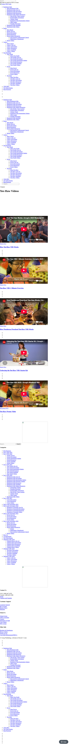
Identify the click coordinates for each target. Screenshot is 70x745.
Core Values (3, 622)
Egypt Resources (14, 72)
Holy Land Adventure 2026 (10, 521)
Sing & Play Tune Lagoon (17, 16)
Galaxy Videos (11, 51)
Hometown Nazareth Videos (14, 512)
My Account (3, 606)
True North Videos (15, 65)
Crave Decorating (11, 499)
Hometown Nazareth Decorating (15, 509)
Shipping (2, 609)
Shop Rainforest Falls (12, 8)
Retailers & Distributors (6, 630)
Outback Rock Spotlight (13, 545)
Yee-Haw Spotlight (15, 83)
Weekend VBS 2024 (9, 539)
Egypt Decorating (15, 71)
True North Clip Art (15, 57)
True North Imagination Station (18, 60)
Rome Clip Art (11, 31)
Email (1, 596)
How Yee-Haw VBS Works (9, 247)
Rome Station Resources (13, 36)
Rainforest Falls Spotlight (13, 25)
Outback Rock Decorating (14, 542)
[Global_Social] (35, 587)
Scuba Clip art (11, 455)
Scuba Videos (10, 463)
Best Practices (7, 89)
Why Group (3, 623)
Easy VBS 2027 (7, 498)
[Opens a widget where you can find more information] (63, 742)
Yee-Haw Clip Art (15, 78)
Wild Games (13, 22)
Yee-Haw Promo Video (8, 411)
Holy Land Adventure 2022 (10, 504)
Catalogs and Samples (6, 598)
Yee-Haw (9, 75)
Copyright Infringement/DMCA (8, 635)
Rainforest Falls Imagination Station (20, 20)
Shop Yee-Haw (14, 77)
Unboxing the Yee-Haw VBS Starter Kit (14, 370)
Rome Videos (10, 40)
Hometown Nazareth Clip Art (15, 507)
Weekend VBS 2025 (9, 548)
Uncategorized (7, 536)
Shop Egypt (13, 68)
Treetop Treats (14, 19)
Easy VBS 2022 (7, 452)
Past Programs (7, 53)
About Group (3, 616)
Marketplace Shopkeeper (17, 39)
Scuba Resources (11, 460)
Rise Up (5, 535)
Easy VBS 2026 (7, 475)
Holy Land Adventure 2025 (10, 513)
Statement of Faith (5, 620)
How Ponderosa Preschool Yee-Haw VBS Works (17, 329)
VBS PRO (6, 86)
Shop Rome (10, 30)
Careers (2, 619)
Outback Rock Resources (14, 544)
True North (10, 54)
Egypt (8, 66)
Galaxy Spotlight (11, 49)
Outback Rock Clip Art (13, 541)
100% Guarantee (4, 617)
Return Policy (3, 608)
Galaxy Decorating (12, 46)
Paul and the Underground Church (19, 37)
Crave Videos (10, 503)
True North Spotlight (15, 63)
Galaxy (5, 42)
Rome (5, 28)
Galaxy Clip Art (11, 45)
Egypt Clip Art (14, 69)
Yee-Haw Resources (15, 82)
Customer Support (5, 605)
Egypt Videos (14, 74)
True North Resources (16, 62)
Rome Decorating (11, 33)
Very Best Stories (8, 88)
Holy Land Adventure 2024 (10, 506)
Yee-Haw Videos (14, 85)
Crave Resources (11, 501)
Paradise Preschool (15, 23)
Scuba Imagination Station (14, 458)
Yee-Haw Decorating (16, 80)
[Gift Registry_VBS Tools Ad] (35, 442)
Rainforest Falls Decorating (14, 11)
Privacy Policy (4, 632)
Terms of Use (3, 633)
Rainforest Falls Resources (14, 13)
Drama (12, 529)
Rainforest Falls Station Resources (16, 14)
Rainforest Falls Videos (13, 27)
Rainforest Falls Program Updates (16, 481)
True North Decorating (16, 59)
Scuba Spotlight (11, 461)
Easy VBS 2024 (7, 454)
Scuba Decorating (11, 457)
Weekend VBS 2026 (9, 556)
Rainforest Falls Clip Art (13, 10)
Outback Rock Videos (13, 547)
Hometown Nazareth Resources (15, 510)
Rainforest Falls (7, 7)
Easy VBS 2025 (7, 464)
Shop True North (14, 56)
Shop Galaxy (10, 43)
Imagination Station (15, 487)
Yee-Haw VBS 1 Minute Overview (12, 288)
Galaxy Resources (12, 48)
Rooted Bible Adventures (17, 17)
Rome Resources (11, 34)
